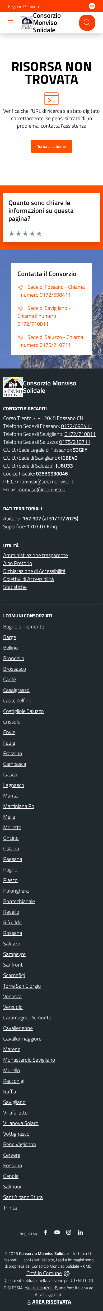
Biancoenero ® (41, 1287)
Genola (10, 1176)
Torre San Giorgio (22, 986)
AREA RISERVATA (51, 1302)
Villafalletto (15, 1112)
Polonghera (16, 891)
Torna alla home (51, 146)
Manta (10, 795)
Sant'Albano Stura (23, 1197)
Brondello (13, 658)
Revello (11, 912)
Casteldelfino (17, 700)
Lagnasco (13, 785)
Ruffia (9, 1091)
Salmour (12, 1186)
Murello (11, 1070)
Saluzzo (11, 943)
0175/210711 (74, 442)
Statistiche (15, 587)
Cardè (9, 679)
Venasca (12, 996)
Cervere (11, 1155)
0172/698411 (76, 426)
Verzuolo (13, 1007)
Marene (11, 1049)
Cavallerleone (18, 1028)
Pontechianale (19, 901)
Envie (9, 732)
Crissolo (12, 721)
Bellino (10, 647)
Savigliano (14, 1102)
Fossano (12, 1165)
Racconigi (13, 1081)
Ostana (11, 848)
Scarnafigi (14, 975)
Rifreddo (12, 922)
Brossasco (14, 669)
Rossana (12, 933)
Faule (9, 743)
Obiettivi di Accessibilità (28, 579)
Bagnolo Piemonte (23, 626)
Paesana (12, 859)
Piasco (10, 880)
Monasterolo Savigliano (29, 1060)
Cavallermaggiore (22, 1038)
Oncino (11, 838)
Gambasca (14, 764)
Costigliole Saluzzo (23, 711)
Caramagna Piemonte (27, 1017)
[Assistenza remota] (66, 1273)
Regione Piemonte (24, 6)
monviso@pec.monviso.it (45, 481)
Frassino (12, 753)
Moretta (12, 827)
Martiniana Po (18, 806)
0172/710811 (80, 434)
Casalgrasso (16, 690)
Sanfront (13, 964)
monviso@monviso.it (41, 489)
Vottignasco (16, 1134)
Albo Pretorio (17, 563)
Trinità (10, 1207)
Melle (9, 817)
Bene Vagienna (19, 1144)
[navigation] (10, 22)
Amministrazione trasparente (35, 555)
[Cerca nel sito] (87, 23)
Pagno (10, 869)
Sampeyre (14, 954)
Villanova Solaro (21, 1123)
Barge (9, 637)
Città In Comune (44, 1273)
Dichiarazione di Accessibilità (34, 571)
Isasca (10, 774)
